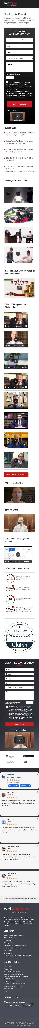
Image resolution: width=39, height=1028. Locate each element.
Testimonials (7, 940)
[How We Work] (19, 531)
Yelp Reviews (8, 950)
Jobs (5, 991)
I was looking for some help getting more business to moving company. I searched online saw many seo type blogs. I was (19, 884)
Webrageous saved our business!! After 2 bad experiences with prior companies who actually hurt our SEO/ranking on (18, 857)
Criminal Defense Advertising (12, 938)
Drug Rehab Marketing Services (13, 986)
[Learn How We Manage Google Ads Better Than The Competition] (19, 502)
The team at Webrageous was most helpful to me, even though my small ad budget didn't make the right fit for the (19, 803)
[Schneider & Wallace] (16, 347)
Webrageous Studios (14, 777)
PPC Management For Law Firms (13, 971)
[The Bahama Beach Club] (16, 368)
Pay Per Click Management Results (14, 935)
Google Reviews (8, 953)
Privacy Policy (8, 969)
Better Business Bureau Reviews (13, 974)
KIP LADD (10, 819)
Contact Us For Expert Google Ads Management (18, 955)
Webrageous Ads (9, 943)
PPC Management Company (12, 898)
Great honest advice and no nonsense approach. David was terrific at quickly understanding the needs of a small (19, 830)
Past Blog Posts (8, 988)
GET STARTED (19, 104)
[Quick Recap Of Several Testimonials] (16, 327)
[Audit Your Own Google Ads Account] (18, 563)
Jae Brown (10, 792)
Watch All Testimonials (16, 474)
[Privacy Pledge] (17, 120)
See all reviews (13, 785)
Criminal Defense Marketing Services (15, 945)
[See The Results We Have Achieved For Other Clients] (19, 297)
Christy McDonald (13, 846)
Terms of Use (7, 966)
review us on (24, 785)
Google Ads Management (11, 981)
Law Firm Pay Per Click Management (14, 983)
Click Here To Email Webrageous (15, 1002)
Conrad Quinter (12, 873)
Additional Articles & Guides (12, 948)
